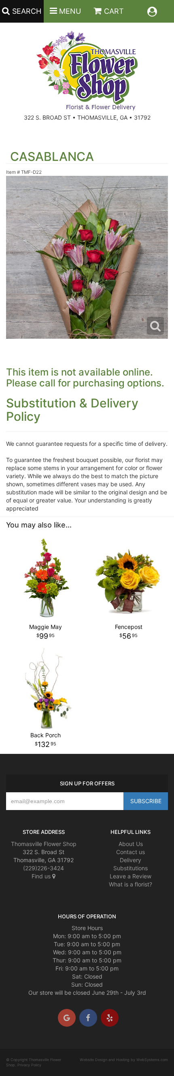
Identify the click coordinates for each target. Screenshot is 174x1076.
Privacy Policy (29, 1065)
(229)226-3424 (43, 868)
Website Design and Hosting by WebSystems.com (124, 1059)
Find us (42, 876)
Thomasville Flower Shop (43, 843)
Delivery (130, 860)
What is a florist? (130, 884)
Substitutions (130, 868)
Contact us (130, 851)
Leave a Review (130, 876)
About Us (131, 843)
